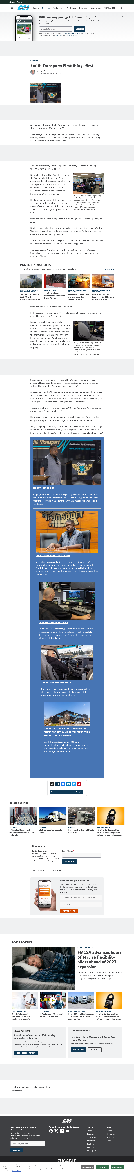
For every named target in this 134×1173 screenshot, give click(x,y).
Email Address (68, 851)
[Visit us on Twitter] (56, 1131)
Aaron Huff (40, 71)
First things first (43, 488)
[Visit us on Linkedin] (62, 1131)
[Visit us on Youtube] (67, 1131)
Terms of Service (70, 35)
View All (95, 1050)
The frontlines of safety (56, 682)
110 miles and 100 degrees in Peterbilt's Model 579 (52, 1015)
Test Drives (44, 1011)
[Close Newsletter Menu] (122, 16)
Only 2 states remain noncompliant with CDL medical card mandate (22, 1016)
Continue (69, 862)
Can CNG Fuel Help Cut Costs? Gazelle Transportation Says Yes (30, 297)
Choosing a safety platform (53, 555)
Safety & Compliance (86, 948)
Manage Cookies (87, 1167)
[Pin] (79, 784)
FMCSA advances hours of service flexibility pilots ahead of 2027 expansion (99, 959)
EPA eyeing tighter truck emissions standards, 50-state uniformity (22, 832)
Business (34, 60)
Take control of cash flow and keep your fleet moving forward (78, 297)
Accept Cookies (117, 1167)
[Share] (63, 784)
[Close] (130, 1167)
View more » (109, 269)
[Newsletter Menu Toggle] (122, 7)
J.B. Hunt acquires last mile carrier (50, 831)
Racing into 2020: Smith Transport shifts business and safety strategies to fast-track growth (67, 732)
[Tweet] (74, 784)
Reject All (102, 1167)
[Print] (52, 784)
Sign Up (16, 1150)
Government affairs (20, 1011)
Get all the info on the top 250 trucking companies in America (34, 1037)
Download (78, 1050)
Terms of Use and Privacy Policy (71, 33)
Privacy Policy (59, 35)
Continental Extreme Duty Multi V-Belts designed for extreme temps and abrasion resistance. (109, 832)
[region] (67, 1167)
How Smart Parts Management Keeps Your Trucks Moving (54, 295)
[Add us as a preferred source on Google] (57, 784)
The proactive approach (53, 622)
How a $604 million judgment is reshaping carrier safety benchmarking (81, 1016)
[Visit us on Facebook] (51, 1131)
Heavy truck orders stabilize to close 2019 (81, 831)
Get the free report (26, 1053)
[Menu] (11, 7)
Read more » (39, 503)
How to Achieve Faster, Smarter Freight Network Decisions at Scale (103, 297)
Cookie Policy (16, 1171)
